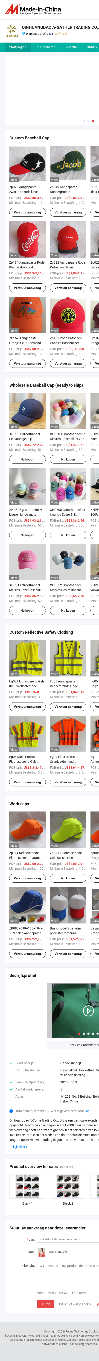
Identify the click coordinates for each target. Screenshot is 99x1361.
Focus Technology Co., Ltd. (82, 1297)
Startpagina (17, 47)
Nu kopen (27, 425)
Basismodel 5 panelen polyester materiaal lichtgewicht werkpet (65, 899)
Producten (47, 47)
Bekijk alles (17, 1113)
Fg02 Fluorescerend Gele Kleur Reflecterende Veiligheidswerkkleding (26, 652)
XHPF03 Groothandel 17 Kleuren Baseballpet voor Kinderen (67, 405)
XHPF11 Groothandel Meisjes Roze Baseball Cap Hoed (25, 556)
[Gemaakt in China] (34, 9)
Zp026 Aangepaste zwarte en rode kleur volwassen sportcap (23, 157)
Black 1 (27, 1169)
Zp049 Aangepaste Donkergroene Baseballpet (63, 157)
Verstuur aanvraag (27, 178)
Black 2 (68, 1169)
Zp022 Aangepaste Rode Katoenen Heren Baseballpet (67, 233)
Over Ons (71, 47)
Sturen (45, 1270)
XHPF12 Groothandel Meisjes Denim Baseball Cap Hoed (66, 556)
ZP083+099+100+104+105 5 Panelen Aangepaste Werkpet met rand (28, 899)
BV (87, 1077)
